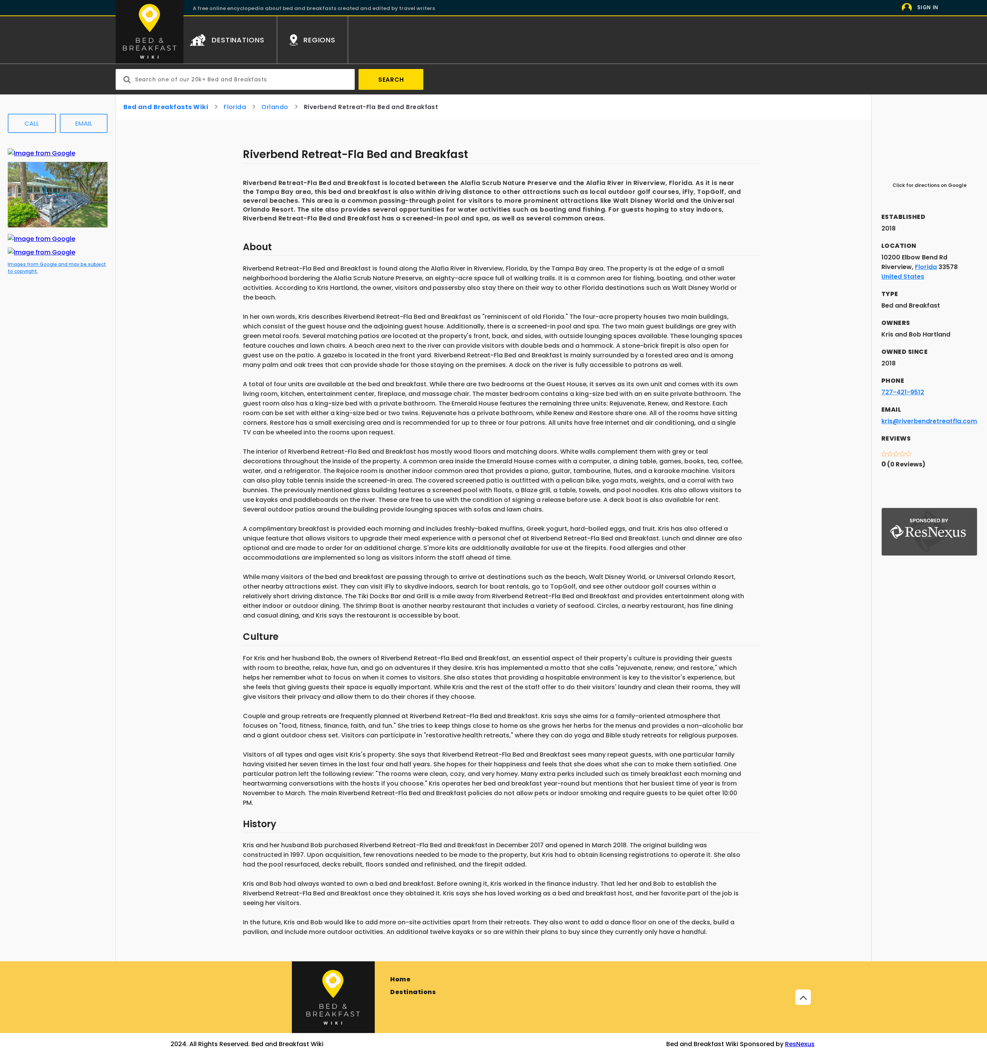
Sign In (927, 7)
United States (902, 276)
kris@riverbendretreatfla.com (929, 421)
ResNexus (800, 1044)
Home (400, 979)
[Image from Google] (41, 153)
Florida (235, 107)
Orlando (274, 107)
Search (391, 80)
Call (31, 123)
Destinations (413, 992)
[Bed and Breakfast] (333, 997)
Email (83, 123)
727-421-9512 (902, 392)
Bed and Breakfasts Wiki (165, 107)
